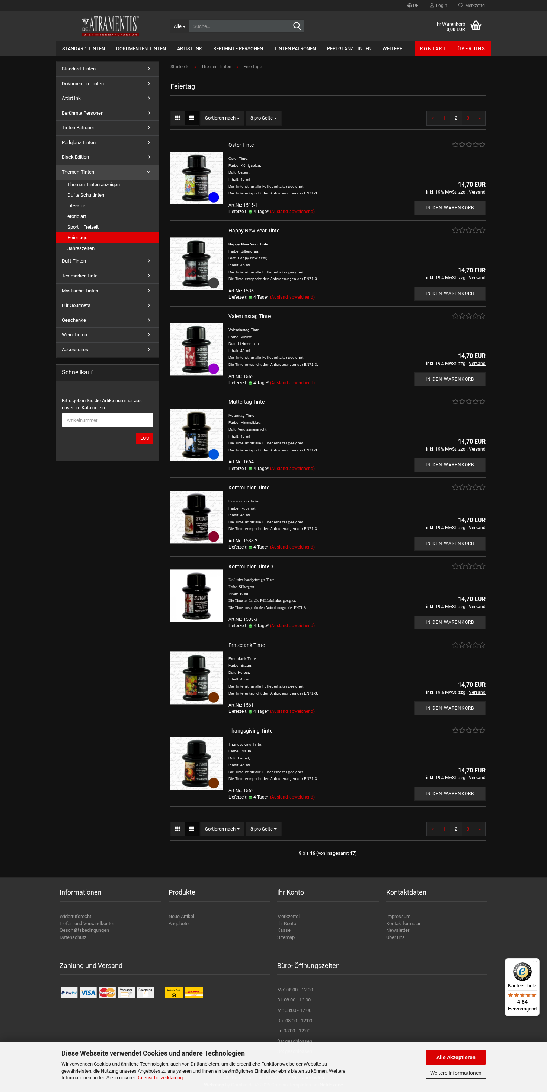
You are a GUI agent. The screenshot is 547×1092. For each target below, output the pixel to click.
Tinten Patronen (295, 48)
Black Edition (75, 157)
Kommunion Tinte (248, 488)
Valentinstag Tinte (249, 316)
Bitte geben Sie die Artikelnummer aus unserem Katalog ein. (102, 404)
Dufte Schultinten (85, 195)
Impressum (398, 916)
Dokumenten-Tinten (141, 48)
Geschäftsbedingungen (84, 930)
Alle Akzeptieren (456, 1057)
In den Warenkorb (450, 207)
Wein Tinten (74, 334)
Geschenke (74, 320)
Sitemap (286, 937)
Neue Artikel (181, 916)
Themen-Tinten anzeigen (93, 184)
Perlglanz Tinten (349, 48)
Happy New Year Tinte (253, 231)
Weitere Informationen (456, 1073)
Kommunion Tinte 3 (251, 566)
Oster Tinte (241, 145)
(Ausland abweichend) (292, 211)
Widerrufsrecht (75, 916)
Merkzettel (474, 5)
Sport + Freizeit (83, 227)
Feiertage (77, 237)
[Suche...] (297, 26)
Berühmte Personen (238, 48)
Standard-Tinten (83, 48)
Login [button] (440, 5)
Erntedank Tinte (246, 645)
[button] (413, 5)
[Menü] (535, 962)
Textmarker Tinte (79, 276)
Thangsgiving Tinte (250, 731)
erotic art (76, 216)
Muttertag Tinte (246, 402)
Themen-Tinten (78, 172)
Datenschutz (73, 937)
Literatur (76, 206)
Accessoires (75, 349)
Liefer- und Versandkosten (87, 923)
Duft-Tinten (74, 261)
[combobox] (222, 118)
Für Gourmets (76, 305)
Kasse (284, 930)
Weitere (392, 48)
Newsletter (397, 930)
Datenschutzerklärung (159, 1077)
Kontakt (433, 48)
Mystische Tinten (80, 290)
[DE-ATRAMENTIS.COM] (110, 26)
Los (144, 438)
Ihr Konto (286, 923)
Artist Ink (189, 48)
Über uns (472, 48)
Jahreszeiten (81, 248)
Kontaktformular (403, 923)
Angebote (179, 923)
